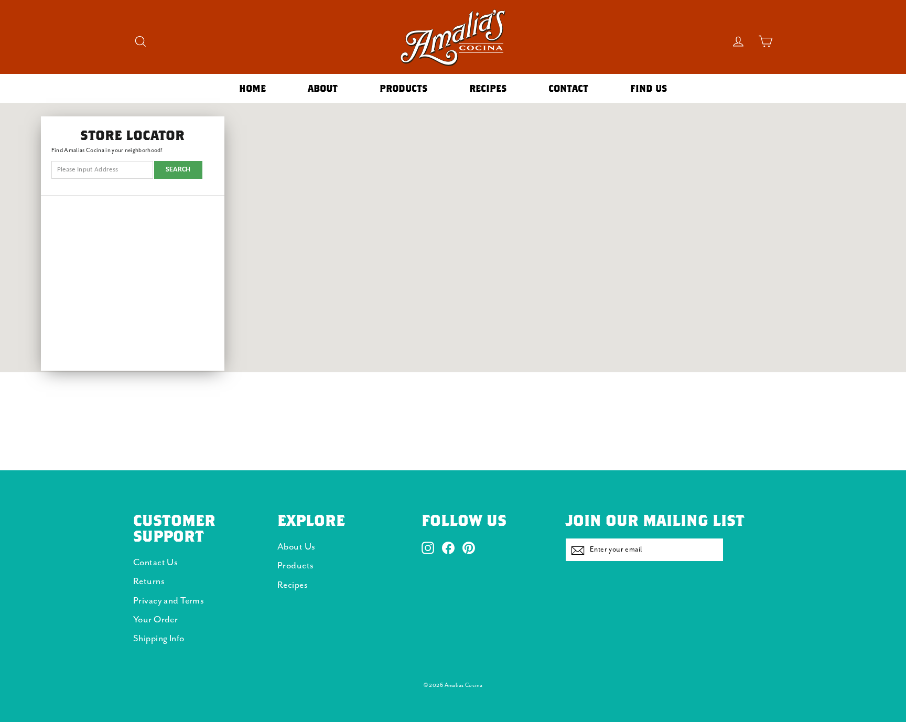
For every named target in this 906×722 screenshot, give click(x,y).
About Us (296, 547)
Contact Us (155, 562)
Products (403, 88)
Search (178, 170)
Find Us (648, 88)
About (323, 88)
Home (252, 88)
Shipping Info (159, 638)
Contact (568, 88)
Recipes (487, 88)
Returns (149, 581)
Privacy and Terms (168, 601)
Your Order (155, 620)
